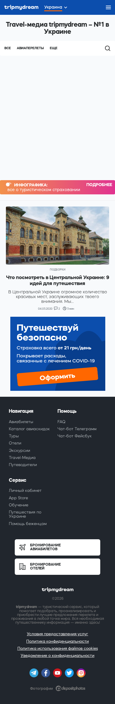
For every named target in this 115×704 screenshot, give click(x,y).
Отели (15, 443)
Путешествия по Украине (25, 514)
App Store (18, 498)
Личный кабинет (25, 490)
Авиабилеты (21, 422)
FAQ (61, 422)
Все (7, 48)
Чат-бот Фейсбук (75, 436)
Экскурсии (19, 450)
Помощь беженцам (28, 524)
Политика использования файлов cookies (57, 648)
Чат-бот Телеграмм (77, 429)
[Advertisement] (57, 116)
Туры (14, 436)
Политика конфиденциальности (57, 641)
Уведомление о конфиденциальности (57, 655)
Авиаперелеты (30, 48)
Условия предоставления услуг (57, 634)
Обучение (18, 505)
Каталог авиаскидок (29, 429)
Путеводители (23, 465)
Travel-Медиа (22, 458)
